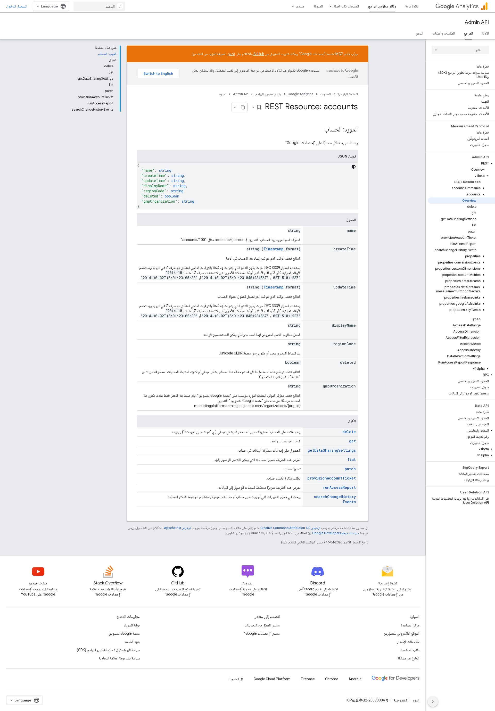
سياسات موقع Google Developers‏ (335, 533)
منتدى (300, 6)
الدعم (419, 33)
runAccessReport (339, 487)
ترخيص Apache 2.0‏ (177, 528)
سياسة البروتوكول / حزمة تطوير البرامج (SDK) (108, 650)
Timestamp (273, 248)
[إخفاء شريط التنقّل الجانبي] (433, 702)
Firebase (308, 679)
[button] (461, 163)
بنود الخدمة (132, 642)
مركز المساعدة (410, 625)
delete (349, 431)
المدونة (318, 6)
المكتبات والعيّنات (443, 33)
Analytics (467, 6)
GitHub (258, 54)
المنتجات (325, 94)
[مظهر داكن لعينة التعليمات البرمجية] (354, 167)
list (352, 459)
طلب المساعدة (410, 650)
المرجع (468, 33)
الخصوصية (400, 700)
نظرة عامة (411, 6)
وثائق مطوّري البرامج (382, 6)
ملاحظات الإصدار (408, 642)
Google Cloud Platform (272, 679)
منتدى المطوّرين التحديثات (262, 625)
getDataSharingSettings (332, 450)
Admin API (477, 22)
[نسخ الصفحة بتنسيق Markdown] (243, 107)
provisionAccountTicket (331, 478)
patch (350, 468)
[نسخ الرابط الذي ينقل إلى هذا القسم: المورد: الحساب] (319, 130)
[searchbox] (460, 50)
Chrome (331, 679)
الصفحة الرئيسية (347, 94)
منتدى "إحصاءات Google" (262, 633)
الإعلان (230, 54)
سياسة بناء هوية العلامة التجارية (119, 658)
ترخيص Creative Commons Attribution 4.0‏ (290, 528)
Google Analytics (300, 94)
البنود (415, 700)
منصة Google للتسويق (124, 633)
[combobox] (99, 6)
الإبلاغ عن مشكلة (408, 658)
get (352, 441)
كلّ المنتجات (235, 679)
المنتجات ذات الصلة (346, 6)
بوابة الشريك (131, 625)
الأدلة (485, 33)
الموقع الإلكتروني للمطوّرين (401, 633)
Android (355, 679)
